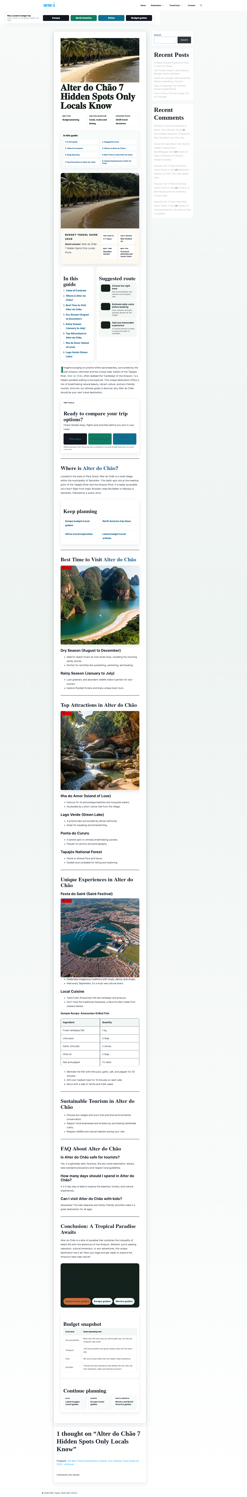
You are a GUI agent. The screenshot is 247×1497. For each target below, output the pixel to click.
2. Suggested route (110, 142)
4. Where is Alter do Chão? (114, 148)
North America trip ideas (117, 521)
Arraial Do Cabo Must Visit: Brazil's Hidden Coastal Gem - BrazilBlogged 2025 (172, 148)
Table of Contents (76, 290)
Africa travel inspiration (79, 534)
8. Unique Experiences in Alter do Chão (116, 162)
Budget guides (139, 18)
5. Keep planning (72, 155)
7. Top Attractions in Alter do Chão (80, 162)
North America (84, 18)
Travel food (175, 5)
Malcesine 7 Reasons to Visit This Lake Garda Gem (172, 173)
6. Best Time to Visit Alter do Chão (117, 155)
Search (157, 35)
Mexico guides (124, 1301)
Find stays (75, 439)
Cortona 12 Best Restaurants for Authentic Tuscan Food (172, 191)
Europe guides (102, 1301)
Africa (111, 18)
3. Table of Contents (74, 148)
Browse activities (124, 439)
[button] (201, 5)
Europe (56, 18)
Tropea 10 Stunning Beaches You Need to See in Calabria (172, 209)
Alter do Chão (74, 376)
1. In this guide (71, 142)
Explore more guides (77, 1301)
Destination (156, 5)
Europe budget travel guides (77, 523)
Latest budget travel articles (114, 536)
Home (143, 5)
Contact (191, 5)
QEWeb (74, 1493)
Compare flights (100, 439)
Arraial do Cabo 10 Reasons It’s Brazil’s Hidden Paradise (171, 156)
